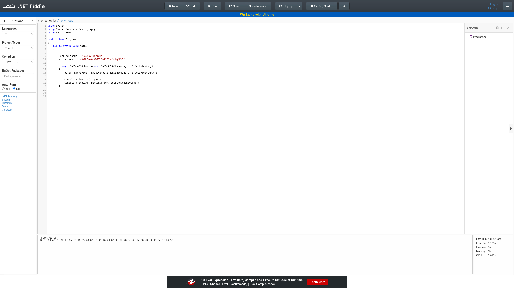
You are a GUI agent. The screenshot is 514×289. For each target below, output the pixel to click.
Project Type (10, 42)
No (17, 88)
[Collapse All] (507, 27)
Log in (494, 4)
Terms (5, 106)
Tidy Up (287, 6)
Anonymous (65, 20)
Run (214, 6)
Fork (192, 6)
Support (6, 99)
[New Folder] (502, 27)
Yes (7, 88)
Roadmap (7, 102)
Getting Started (323, 6)
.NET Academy (9, 96)
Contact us (7, 109)
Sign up (493, 8)
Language (9, 28)
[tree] (489, 37)
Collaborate (259, 6)
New (174, 6)
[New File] (497, 27)
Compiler (8, 56)
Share (236, 6)
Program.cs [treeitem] (480, 37)
